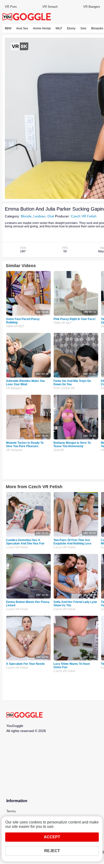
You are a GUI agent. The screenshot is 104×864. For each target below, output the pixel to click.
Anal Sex (22, 28)
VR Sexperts (14, 450)
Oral (50, 216)
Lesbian (39, 216)
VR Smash (50, 6)
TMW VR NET (15, 326)
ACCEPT (52, 837)
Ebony (71, 28)
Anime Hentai (42, 28)
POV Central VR (64, 388)
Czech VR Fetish (84, 216)
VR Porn (11, 6)
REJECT (52, 851)
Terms (11, 811)
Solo (83, 28)
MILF (59, 28)
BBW (8, 28)
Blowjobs (97, 28)
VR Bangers (91, 6)
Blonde (26, 216)
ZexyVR (58, 450)
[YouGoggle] (24, 715)
